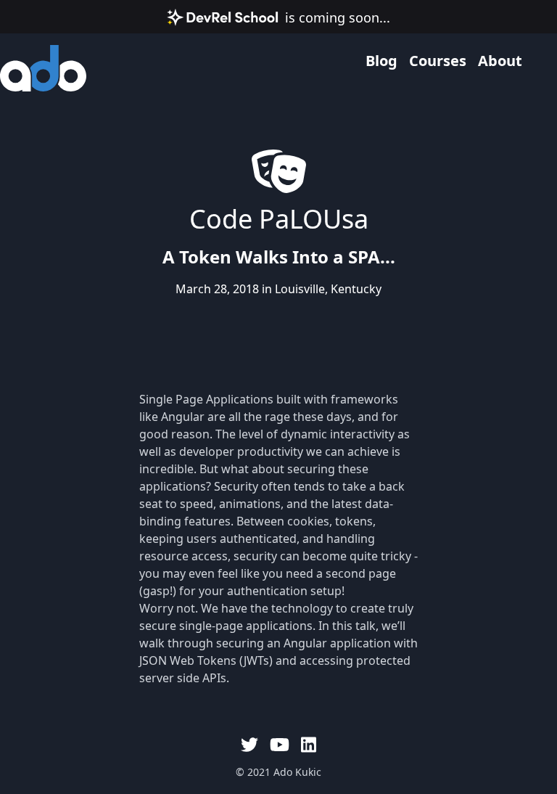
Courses (437, 60)
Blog (381, 60)
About (500, 60)
